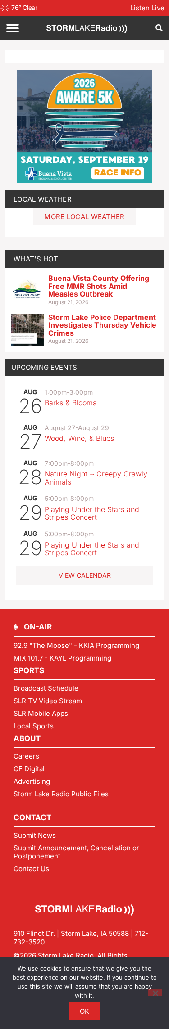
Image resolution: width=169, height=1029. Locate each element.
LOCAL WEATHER (43, 199)
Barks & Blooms (70, 402)
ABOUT (27, 738)
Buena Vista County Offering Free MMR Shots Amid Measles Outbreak (98, 286)
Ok (85, 1011)
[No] (155, 992)
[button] (12, 28)
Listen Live (147, 8)
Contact (32, 817)
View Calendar (85, 575)
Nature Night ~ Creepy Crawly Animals (96, 477)
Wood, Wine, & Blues (79, 438)
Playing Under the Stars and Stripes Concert (92, 513)
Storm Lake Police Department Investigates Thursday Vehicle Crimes (102, 325)
